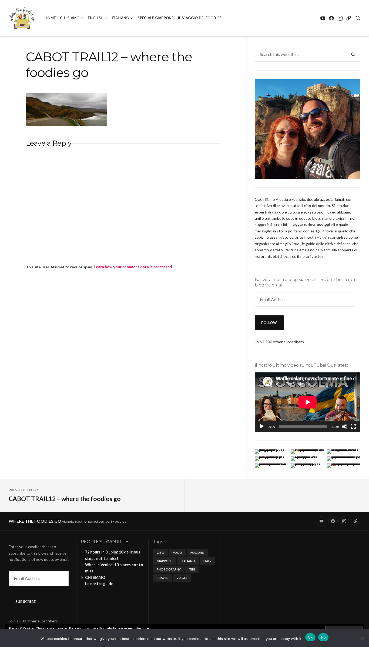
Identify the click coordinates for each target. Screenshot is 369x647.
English (95, 18)
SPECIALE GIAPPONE (155, 18)
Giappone (164, 561)
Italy (207, 561)
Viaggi (181, 577)
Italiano (120, 18)
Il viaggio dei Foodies (200, 18)
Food (177, 552)
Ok (310, 637)
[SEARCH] (357, 18)
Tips (192, 569)
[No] (362, 638)
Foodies (197, 552)
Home (50, 18)
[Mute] (344, 426)
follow (269, 323)
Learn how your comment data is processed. (133, 267)
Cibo (160, 552)
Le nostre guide (99, 583)
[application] (307, 402)
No (323, 637)
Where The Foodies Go (35, 520)
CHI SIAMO (69, 18)
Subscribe (25, 601)
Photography (169, 569)
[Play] (261, 426)
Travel (162, 577)
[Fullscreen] (353, 426)
